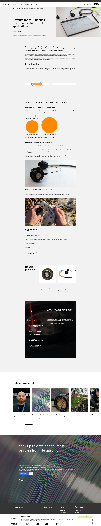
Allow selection (85, 519)
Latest (32, 4)
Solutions (14, 4)
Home (14, 8)
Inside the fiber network (19, 8)
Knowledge (27, 4)
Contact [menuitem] (96, 4)
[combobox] (50, 458)
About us (46, 510)
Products (20, 4)
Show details (62, 523)
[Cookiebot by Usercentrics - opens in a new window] (14, 524)
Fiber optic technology (22, 35)
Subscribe (95, 8)
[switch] (37, 524)
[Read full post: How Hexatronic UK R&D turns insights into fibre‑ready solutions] (21, 403)
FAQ (45, 512)
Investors (37, 4)
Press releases (62, 510)
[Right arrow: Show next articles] (15, 424)
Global (30, 35)
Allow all (85, 516)
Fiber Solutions (78, 510)
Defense (44, 35)
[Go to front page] (6, 4)
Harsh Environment (37, 35)
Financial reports (63, 512)
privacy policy (34, 470)
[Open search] (84, 4)
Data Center (77, 512)
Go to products (44, 289)
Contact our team (31, 253)
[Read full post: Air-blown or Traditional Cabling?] (41, 403)
